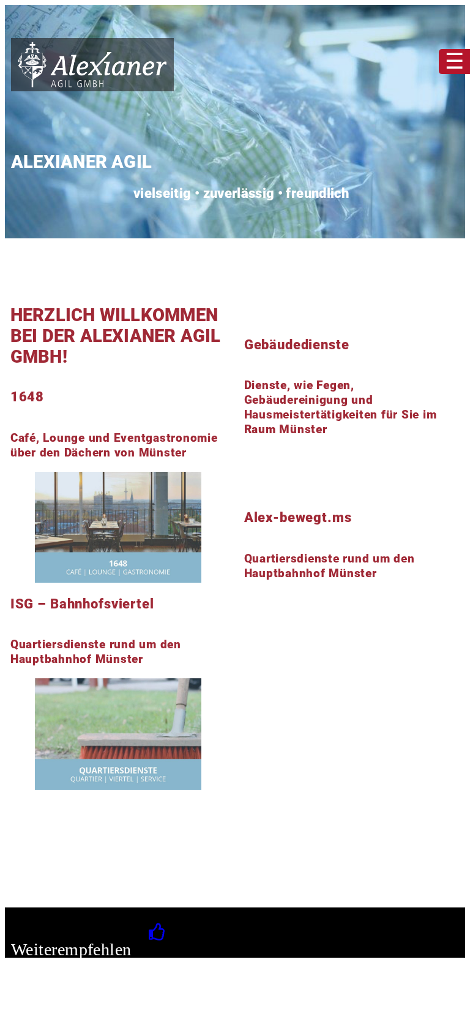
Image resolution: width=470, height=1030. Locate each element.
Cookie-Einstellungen (256, 1014)
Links (77, 1014)
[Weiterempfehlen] (161, 932)
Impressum (122, 1014)
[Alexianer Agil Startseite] (92, 88)
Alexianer (38, 1014)
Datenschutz (181, 1014)
